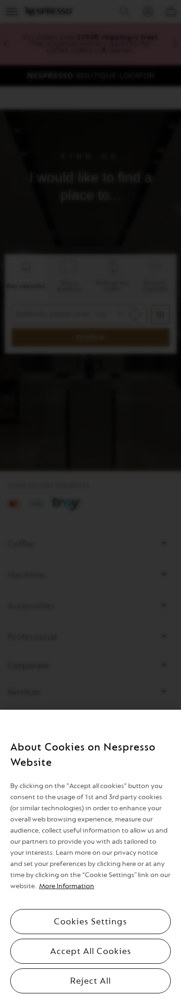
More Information (66, 886)
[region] (90, 857)
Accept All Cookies (90, 951)
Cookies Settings (90, 921)
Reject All (90, 980)
